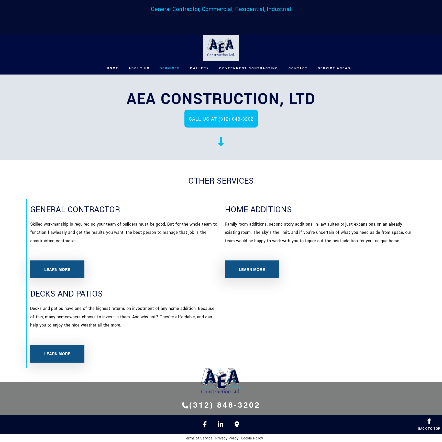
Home (112, 68)
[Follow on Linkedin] (220, 425)
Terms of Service (198, 438)
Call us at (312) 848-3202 (221, 118)
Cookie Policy (252, 438)
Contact (298, 68)
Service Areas (334, 68)
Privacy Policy (226, 438)
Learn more (57, 269)
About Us (139, 68)
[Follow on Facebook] (205, 425)
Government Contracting (248, 68)
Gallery (199, 68)
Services (170, 68)
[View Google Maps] (236, 425)
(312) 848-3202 (224, 404)
